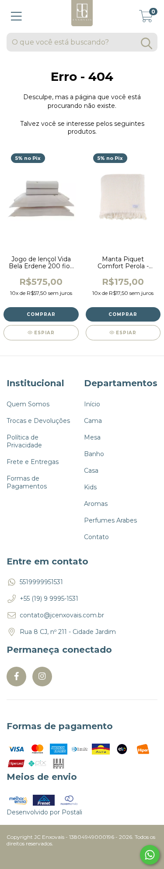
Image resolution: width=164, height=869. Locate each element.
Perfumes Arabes (110, 520)
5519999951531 (41, 582)
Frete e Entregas (33, 462)
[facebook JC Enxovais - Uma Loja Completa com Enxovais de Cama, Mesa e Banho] (16, 676)
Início (92, 404)
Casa (91, 470)
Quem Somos (28, 404)
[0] (146, 19)
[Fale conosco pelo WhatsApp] (150, 855)
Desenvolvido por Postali (44, 812)
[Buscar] (146, 43)
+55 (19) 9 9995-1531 (49, 598)
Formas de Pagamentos (27, 482)
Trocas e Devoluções (38, 421)
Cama (93, 421)
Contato (96, 537)
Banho (94, 454)
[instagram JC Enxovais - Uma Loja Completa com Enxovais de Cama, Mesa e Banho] (42, 676)
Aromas (96, 504)
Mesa (92, 437)
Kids (90, 487)
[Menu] (16, 16)
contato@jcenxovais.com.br (62, 615)
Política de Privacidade (24, 441)
